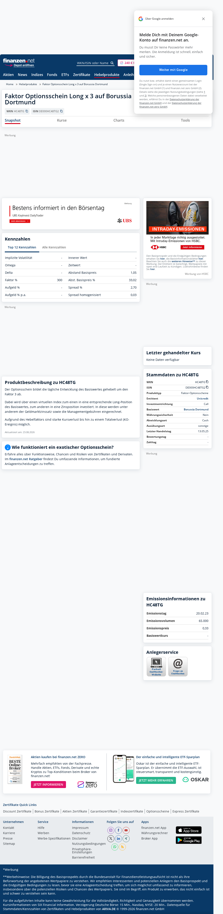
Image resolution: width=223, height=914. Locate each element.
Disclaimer (80, 838)
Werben (43, 833)
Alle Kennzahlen (54, 247)
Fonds (52, 75)
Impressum (80, 828)
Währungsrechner (154, 833)
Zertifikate (81, 75)
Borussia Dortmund (196, 409)
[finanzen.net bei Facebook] (118, 830)
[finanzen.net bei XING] (126, 838)
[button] (134, 62)
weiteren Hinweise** (183, 261)
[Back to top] (203, 909)
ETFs (65, 75)
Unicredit (202, 398)
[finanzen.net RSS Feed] (122, 846)
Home (10, 84)
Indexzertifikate (132, 811)
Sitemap (9, 844)
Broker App (149, 838)
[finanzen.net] (19, 61)
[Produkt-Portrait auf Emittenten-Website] (156, 675)
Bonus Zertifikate (47, 811)
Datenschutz (81, 833)
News (22, 75)
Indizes (37, 75)
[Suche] (112, 63)
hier (162, 258)
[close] (203, 19)
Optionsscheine (157, 811)
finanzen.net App (153, 828)
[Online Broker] (19, 65)
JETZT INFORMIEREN (48, 784)
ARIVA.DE (109, 909)
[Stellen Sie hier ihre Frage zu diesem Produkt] (178, 666)
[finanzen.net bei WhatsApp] (114, 846)
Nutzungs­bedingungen (89, 844)
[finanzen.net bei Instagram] (110, 830)
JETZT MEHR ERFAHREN (156, 780)
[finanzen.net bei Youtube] (126, 830)
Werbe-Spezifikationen (54, 838)
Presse (8, 838)
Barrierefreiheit (83, 857)
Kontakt (8, 828)
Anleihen (130, 75)
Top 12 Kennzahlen (22, 247)
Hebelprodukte (106, 75)
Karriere (9, 833)
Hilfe (41, 828)
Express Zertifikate (185, 811)
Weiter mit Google (173, 70)
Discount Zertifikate (17, 811)
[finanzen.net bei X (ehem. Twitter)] (110, 838)
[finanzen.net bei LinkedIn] (118, 838)
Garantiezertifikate (103, 811)
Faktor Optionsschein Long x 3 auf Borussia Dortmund (75, 84)
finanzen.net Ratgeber (25, 459)
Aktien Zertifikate (75, 811)
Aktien (8, 75)
